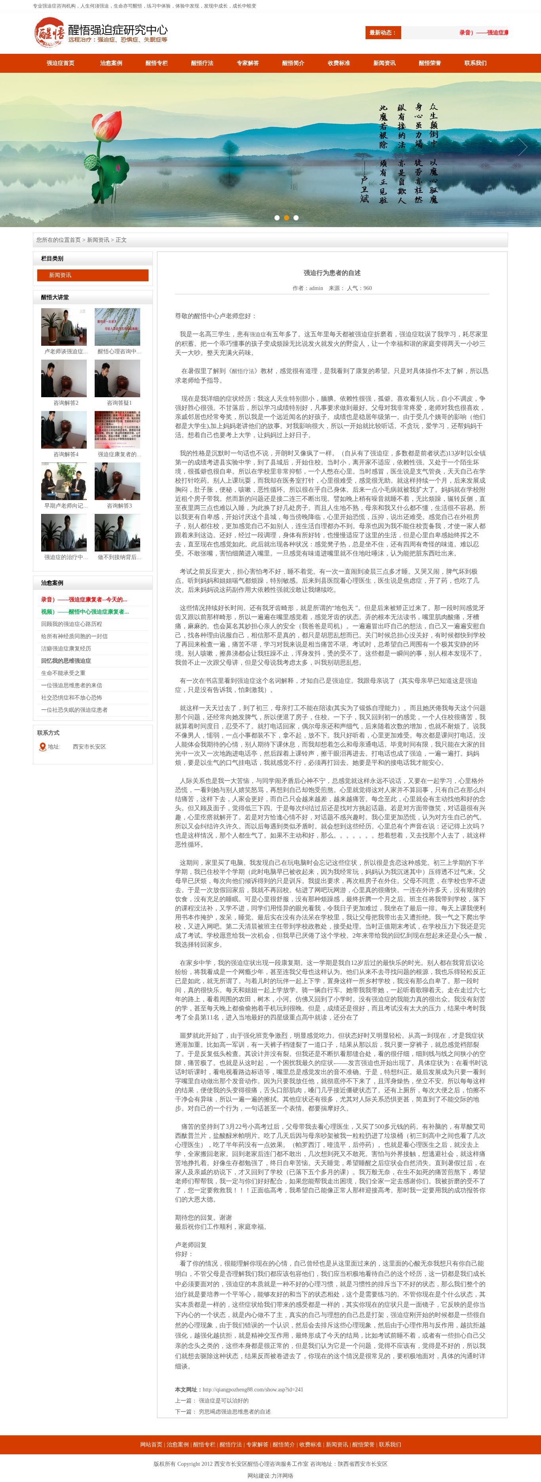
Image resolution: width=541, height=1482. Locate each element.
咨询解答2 (65, 403)
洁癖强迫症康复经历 (66, 649)
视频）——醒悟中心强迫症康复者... (85, 612)
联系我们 (476, 63)
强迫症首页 (60, 63)
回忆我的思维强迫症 (66, 661)
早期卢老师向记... (66, 506)
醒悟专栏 (157, 63)
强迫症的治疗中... (66, 557)
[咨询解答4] (64, 447)
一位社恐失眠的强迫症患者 (74, 710)
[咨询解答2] (64, 395)
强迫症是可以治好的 (224, 1401)
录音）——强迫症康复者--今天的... (84, 600)
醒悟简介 (293, 63)
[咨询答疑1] (117, 395)
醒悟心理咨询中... (119, 351)
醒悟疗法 (202, 63)
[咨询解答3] (117, 498)
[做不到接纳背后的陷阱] (117, 550)
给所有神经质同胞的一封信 (74, 636)
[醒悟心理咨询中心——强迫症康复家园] (117, 344)
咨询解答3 (119, 506)
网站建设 (259, 1476)
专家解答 (248, 63)
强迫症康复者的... (119, 454)
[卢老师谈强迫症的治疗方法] (64, 344)
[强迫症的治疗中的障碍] (64, 550)
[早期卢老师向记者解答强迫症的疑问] (64, 498)
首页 (75, 240)
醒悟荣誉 (430, 63)
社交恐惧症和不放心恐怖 (71, 698)
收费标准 (339, 63)
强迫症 (258, 334)
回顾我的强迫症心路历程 (71, 624)
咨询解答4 (65, 454)
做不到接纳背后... (119, 557)
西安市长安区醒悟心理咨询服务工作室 (261, 1464)
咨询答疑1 (119, 403)
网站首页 (151, 1445)
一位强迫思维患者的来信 (71, 685)
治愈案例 (111, 63)
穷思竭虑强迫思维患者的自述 (235, 1412)
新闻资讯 (384, 63)
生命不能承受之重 (63, 673)
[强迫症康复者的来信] (117, 447)
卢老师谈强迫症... (66, 351)
